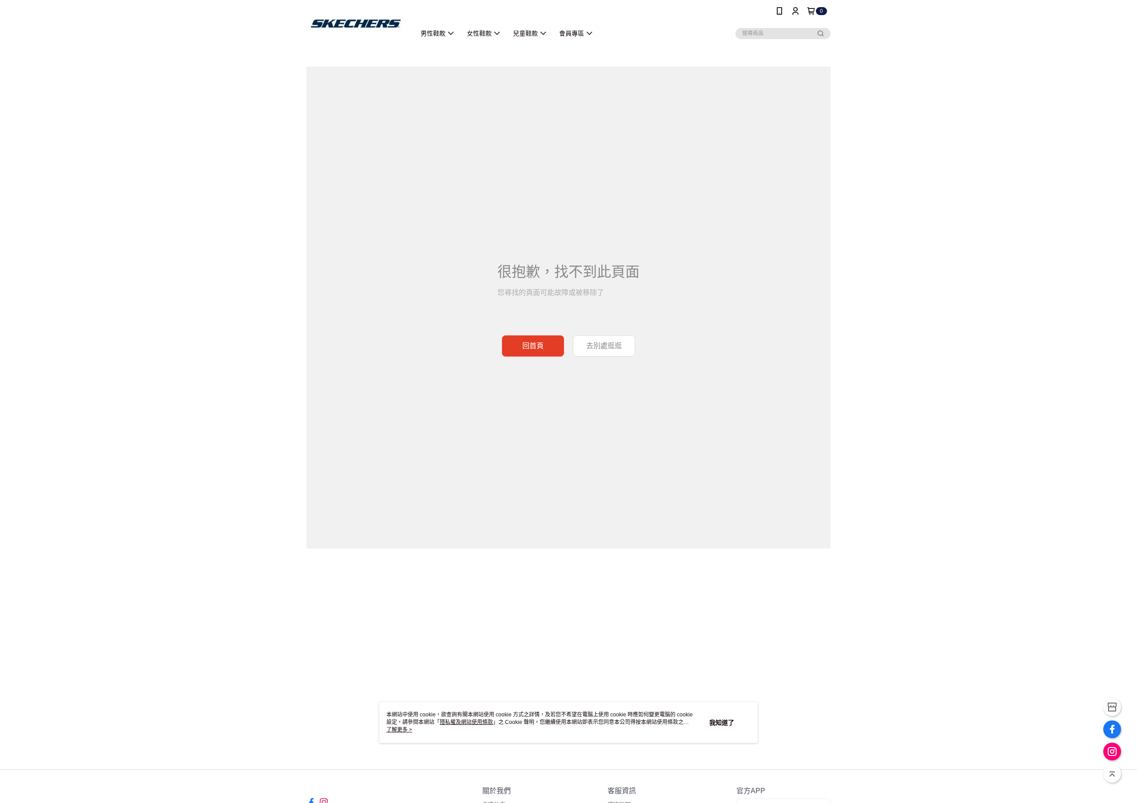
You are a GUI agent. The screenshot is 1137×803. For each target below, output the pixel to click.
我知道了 (721, 722)
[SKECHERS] (355, 23)
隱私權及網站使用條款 (466, 722)
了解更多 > (399, 730)
